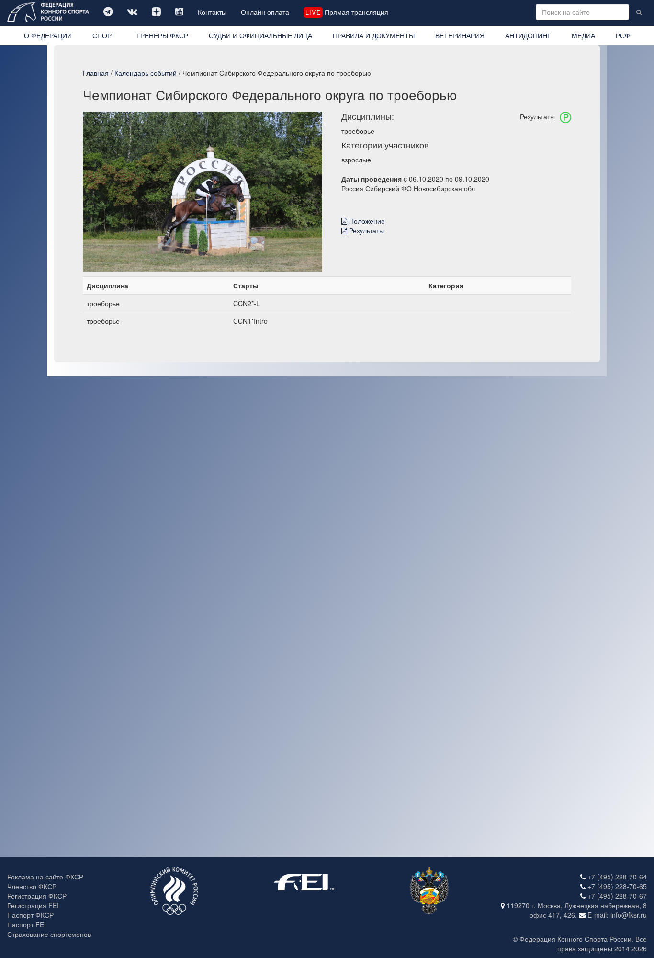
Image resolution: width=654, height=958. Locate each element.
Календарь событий (145, 73)
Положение (366, 221)
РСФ (623, 35)
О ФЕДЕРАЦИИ (48, 35)
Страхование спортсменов (49, 934)
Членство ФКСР (31, 886)
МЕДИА (583, 35)
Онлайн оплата (265, 12)
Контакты (212, 12)
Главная (96, 73)
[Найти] (639, 12)
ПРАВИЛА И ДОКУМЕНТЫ (374, 35)
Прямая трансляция (346, 12)
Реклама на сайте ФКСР (45, 876)
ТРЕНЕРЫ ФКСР (162, 35)
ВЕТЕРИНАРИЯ (460, 35)
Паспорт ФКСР (30, 915)
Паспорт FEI (26, 924)
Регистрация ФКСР (37, 896)
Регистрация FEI (33, 905)
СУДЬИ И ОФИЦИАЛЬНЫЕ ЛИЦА (260, 35)
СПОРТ (103, 35)
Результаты (365, 230)
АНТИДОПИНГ (528, 35)
